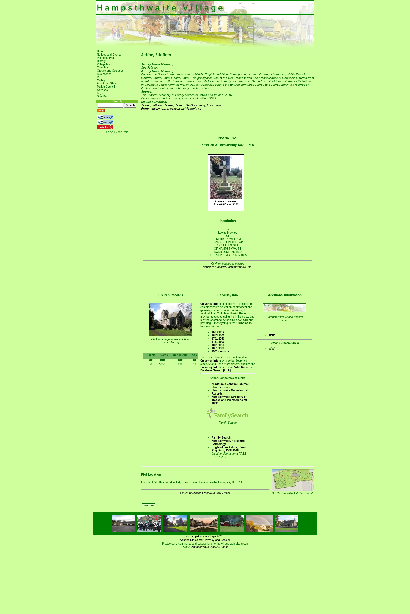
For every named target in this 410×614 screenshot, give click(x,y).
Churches (103, 67)
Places (101, 77)
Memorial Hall (105, 57)
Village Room (105, 64)
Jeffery (179, 105)
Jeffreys (157, 105)
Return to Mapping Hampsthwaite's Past (227, 266)
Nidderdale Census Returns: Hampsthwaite (230, 385)
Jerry (202, 105)
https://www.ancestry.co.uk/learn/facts (176, 108)
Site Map (102, 96)
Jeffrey (145, 105)
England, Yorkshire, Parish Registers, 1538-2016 (229, 449)
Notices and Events (109, 54)
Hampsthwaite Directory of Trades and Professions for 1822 (229, 400)
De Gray (191, 105)
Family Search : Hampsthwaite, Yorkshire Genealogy (228, 441)
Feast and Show (107, 83)
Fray (210, 105)
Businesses (104, 73)
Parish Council (106, 86)
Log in (100, 93)
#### (272, 335)
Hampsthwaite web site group (209, 546)
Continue (148, 505)
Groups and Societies (110, 70)
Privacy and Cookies (218, 540)
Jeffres (168, 105)
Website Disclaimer (191, 540)
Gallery (101, 80)
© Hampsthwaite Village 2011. (205, 536)
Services (102, 89)
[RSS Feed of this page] (101, 111)
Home (100, 51)
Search (117, 101)
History (101, 61)
